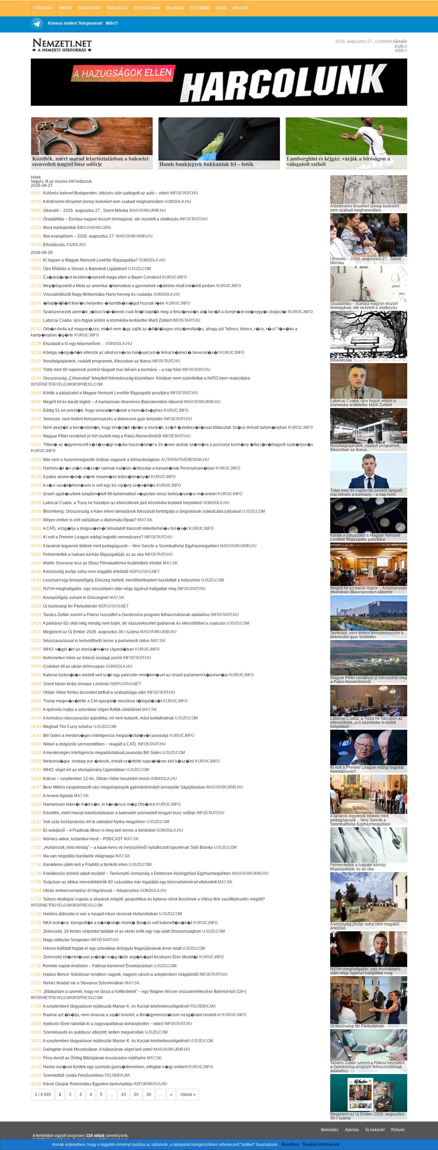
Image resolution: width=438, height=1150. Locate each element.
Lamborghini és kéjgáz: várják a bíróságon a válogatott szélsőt (338, 161)
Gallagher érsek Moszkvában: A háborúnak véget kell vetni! (98, 1049)
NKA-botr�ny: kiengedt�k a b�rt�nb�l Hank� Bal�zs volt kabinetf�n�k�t (117, 922)
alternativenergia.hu (185, 459)
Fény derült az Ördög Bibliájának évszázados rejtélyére (94, 1058)
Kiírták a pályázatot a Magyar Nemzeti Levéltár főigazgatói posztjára (106, 393)
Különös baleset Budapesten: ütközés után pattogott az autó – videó (106, 193)
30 (148, 1094)
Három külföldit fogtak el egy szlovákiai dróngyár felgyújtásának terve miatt (112, 948)
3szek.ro (75, 244)
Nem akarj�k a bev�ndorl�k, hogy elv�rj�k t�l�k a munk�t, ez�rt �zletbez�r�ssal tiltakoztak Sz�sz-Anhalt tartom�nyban (165, 427)
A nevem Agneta (58, 795)
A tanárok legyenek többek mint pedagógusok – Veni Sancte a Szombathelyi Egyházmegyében (131, 546)
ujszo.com (139, 268)
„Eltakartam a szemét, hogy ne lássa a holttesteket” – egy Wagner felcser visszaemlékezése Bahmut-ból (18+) (144, 991)
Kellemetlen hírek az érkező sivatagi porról (82, 657)
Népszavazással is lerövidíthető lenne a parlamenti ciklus (96, 640)
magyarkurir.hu (147, 210)
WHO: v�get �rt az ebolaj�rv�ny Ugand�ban (88, 649)
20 (136, 1094)
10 (123, 1094)
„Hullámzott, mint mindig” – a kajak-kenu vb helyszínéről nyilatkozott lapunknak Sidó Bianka (128, 847)
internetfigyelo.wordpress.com (67, 384)
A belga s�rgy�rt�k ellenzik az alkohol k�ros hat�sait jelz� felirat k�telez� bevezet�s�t (131, 352)
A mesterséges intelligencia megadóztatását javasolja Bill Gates (102, 752)
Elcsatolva (147, 8)
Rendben (290, 1144)
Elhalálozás (54, 244)
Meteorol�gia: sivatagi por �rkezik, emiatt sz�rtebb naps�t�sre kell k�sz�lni (118, 761)
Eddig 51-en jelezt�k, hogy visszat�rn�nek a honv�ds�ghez (103, 410)
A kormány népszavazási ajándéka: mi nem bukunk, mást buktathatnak (108, 718)
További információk (320, 1144)
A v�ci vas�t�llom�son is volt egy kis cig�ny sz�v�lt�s (99, 485)
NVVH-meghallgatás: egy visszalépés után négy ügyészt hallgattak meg (110, 588)
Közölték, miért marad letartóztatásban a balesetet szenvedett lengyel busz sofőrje (90, 161)
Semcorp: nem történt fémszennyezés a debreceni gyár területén (103, 419)
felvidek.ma (203, 1006)
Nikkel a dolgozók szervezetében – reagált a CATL (90, 744)
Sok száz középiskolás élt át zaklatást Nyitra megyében (94, 821)
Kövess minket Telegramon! (75, 23)
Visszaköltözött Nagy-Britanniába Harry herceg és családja (97, 294)
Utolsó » (188, 1094)
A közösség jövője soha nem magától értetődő (85, 571)
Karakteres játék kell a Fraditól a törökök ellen (85, 864)
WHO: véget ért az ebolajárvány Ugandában (84, 769)
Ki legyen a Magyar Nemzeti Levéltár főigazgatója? (90, 260)
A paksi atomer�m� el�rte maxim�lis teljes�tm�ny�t (96, 476)
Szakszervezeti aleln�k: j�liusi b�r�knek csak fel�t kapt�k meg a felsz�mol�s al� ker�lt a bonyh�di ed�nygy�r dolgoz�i (165, 311)
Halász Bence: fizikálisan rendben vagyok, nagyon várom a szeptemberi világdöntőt (120, 974)
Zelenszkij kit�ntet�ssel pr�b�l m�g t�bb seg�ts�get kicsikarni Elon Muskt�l (120, 957)
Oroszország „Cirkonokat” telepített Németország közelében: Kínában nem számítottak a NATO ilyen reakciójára (146, 378)
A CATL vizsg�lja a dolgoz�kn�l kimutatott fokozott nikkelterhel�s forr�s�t (115, 528)
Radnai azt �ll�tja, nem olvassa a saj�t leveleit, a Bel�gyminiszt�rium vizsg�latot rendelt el (132, 1014)
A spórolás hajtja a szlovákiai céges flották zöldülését (92, 709)
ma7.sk (145, 520)
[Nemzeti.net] (61, 45)
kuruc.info (174, 277)
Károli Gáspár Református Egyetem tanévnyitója (87, 1084)
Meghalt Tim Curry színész (67, 726)
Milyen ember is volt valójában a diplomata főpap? (90, 520)
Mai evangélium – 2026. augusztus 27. (79, 236)
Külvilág (117, 8)
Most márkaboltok (59, 227)
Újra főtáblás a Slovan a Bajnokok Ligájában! (85, 268)
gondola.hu (178, 201)
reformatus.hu (150, 1084)
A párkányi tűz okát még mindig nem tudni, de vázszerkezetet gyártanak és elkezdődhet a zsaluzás (134, 623)
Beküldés (329, 1129)
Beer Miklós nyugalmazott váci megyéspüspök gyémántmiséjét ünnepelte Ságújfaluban (124, 787)
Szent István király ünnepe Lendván (76, 683)
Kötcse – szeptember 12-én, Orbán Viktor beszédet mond (96, 778)
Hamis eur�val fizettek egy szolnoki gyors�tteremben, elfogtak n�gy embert (115, 1066)
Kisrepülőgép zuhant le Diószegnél (75, 597)
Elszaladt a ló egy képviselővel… (73, 343)
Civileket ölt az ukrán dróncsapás (74, 666)
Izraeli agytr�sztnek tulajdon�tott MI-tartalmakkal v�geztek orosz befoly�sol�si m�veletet (130, 493)
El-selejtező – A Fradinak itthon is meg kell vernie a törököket (99, 830)
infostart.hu (184, 193)
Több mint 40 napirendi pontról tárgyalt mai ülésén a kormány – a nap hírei (112, 369)
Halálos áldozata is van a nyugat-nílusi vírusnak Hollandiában (100, 913)
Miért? (112, 23)
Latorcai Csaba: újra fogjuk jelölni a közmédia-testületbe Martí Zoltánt (107, 320)
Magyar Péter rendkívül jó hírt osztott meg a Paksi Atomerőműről (102, 436)
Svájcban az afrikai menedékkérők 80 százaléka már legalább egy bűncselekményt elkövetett (130, 882)
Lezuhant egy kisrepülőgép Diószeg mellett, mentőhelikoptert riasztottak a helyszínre (121, 580)
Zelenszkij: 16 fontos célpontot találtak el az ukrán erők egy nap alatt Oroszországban (122, 931)
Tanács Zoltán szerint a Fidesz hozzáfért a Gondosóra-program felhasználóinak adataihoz (126, 614)
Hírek (65, 8)
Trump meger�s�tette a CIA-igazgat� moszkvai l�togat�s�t (102, 701)
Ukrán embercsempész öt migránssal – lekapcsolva (91, 890)
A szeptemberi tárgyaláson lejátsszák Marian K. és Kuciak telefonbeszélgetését (116, 1006)
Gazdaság (90, 8)
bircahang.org (94, 227)
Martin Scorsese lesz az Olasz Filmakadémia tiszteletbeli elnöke (102, 563)
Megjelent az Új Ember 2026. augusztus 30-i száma (91, 631)
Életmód (200, 8)
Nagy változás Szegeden (66, 939)
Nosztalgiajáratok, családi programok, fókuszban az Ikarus (97, 361)
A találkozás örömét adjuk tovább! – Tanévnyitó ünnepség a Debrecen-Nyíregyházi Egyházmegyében (137, 873)
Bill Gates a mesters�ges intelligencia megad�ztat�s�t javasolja (105, 735)
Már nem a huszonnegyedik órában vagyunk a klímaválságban (101, 459)
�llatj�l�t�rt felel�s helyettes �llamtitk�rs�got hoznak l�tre (104, 303)
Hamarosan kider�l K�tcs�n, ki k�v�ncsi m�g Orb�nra (99, 804)
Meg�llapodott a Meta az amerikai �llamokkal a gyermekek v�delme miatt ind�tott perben (129, 285)
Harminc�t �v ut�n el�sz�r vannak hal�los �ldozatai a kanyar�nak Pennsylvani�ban (129, 468)
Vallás (240, 8)
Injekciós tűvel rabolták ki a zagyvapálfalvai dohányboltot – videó (103, 1023)
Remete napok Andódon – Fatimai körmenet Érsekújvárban (98, 965)
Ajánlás (352, 1129)
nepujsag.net (144, 571)
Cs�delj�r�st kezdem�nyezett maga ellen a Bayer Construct (102, 277)
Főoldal (43, 8)
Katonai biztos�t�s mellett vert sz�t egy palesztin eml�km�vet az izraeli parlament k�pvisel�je (135, 675)
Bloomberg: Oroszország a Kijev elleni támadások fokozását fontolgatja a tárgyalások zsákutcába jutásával (142, 511)
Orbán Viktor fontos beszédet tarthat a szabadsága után (94, 692)
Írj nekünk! (375, 1129)
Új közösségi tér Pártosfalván (70, 606)
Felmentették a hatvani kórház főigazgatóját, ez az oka (93, 554)
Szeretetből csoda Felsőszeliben (73, 1075)
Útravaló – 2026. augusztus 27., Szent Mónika (85, 210)
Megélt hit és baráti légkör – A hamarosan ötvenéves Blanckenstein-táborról (113, 401)
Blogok (175, 8)
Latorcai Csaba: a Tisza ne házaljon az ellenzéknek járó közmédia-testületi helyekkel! (122, 502)
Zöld (221, 8)
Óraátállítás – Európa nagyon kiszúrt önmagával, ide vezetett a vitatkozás (111, 219)
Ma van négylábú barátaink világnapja (78, 856)
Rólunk (397, 1129)
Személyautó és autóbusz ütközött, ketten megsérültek (93, 1032)
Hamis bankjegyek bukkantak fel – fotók (206, 164)
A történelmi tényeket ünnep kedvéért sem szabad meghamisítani (103, 201)
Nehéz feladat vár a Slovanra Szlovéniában (83, 983)
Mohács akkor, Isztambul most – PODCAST (83, 838)
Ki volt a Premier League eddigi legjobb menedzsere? (93, 537)
